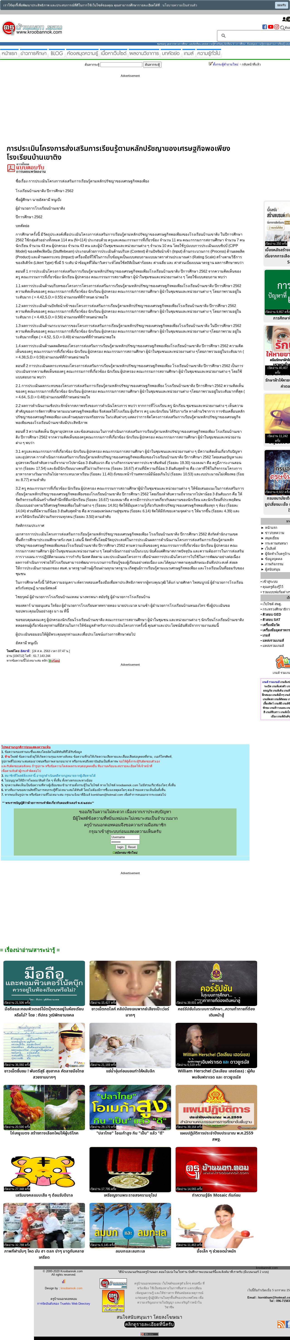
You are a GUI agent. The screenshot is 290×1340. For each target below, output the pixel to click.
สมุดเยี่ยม (272, 538)
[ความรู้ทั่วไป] (208, 56)
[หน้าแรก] (9, 56)
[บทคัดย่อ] (170, 56)
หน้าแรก (271, 528)
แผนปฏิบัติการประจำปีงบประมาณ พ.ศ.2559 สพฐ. (216, 1136)
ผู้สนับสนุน (272, 569)
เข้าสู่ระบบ (270, 581)
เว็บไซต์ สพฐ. (272, 604)
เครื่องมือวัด (271, 625)
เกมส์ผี (278, 703)
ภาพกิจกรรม (274, 564)
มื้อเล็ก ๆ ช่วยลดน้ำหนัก (216, 1251)
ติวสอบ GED (272, 614)
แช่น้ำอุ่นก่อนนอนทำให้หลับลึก (130, 1071)
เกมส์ (266, 635)
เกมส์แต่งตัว (279, 686)
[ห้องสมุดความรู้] (82, 56)
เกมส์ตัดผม (280, 699)
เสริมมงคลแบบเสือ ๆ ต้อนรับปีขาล (44, 1195)
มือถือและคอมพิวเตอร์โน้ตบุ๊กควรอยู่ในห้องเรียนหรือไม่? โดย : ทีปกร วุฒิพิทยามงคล (44, 1012)
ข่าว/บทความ (274, 533)
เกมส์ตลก (268, 699)
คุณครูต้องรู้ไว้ (273, 587)
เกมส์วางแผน (278, 707)
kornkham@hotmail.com (107, 794)
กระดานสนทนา (276, 543)
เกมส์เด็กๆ (278, 695)
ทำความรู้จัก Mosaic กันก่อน (216, 1195)
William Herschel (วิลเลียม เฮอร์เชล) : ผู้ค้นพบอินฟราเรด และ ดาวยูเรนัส (216, 1074)
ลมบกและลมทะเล (130, 1251)
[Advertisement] (130, 112)
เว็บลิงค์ (270, 548)
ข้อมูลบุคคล (273, 559)
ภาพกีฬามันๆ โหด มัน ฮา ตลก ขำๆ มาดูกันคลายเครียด (44, 1254)
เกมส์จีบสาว (273, 712)
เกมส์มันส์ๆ (283, 716)
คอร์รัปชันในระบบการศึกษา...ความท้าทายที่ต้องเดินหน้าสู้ (216, 1012)
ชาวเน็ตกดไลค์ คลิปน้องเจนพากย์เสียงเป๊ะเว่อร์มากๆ (130, 1012)
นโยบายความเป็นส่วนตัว (179, 5)
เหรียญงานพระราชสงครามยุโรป (130, 1195)
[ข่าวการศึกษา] (34, 56)
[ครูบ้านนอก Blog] (56, 56)
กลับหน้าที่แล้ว (251, 64)
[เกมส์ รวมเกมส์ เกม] (189, 56)
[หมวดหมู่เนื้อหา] (114, 56)
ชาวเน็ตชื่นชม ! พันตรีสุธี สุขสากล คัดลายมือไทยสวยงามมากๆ (44, 1074)
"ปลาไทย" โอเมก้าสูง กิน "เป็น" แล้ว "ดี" (130, 1133)
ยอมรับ (281, 5)
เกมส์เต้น (278, 690)
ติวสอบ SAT (271, 620)
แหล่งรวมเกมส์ (273, 640)
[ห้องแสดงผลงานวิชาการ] (144, 56)
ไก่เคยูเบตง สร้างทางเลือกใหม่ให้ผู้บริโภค (44, 1133)
